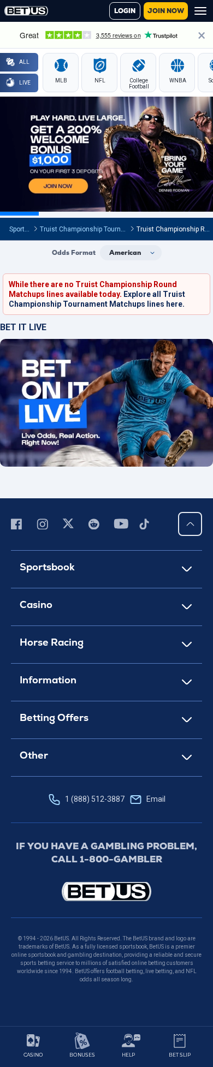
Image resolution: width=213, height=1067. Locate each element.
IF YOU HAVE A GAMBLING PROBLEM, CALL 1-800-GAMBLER (106, 852)
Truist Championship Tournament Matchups (106, 229)
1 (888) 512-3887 (115, 799)
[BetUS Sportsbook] (26, 11)
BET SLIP (180, 1055)
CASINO (33, 1055)
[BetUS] (106, 891)
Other (34, 755)
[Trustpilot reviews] (106, 34)
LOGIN (124, 11)
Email (155, 799)
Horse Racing (52, 642)
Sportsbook (26, 229)
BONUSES (82, 1055)
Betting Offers (54, 717)
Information (48, 679)
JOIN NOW (165, 11)
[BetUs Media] (18, 523)
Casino (36, 604)
